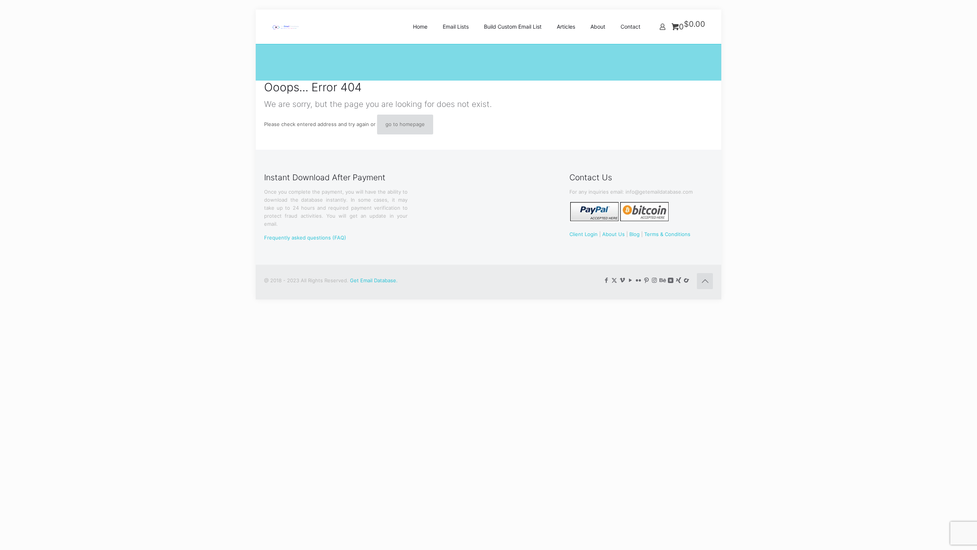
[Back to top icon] (705, 281)
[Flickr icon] (638, 280)
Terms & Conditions (667, 234)
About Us (613, 234)
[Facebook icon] (606, 280)
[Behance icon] (662, 280)
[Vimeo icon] (622, 280)
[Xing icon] (678, 280)
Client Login (583, 234)
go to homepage (405, 124)
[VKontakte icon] (670, 280)
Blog (634, 234)
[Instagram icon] (654, 280)
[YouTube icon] (630, 280)
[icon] (686, 280)
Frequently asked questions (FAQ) (305, 238)
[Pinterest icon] (646, 280)
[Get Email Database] (291, 27)
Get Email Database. (374, 280)
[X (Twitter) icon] (614, 280)
